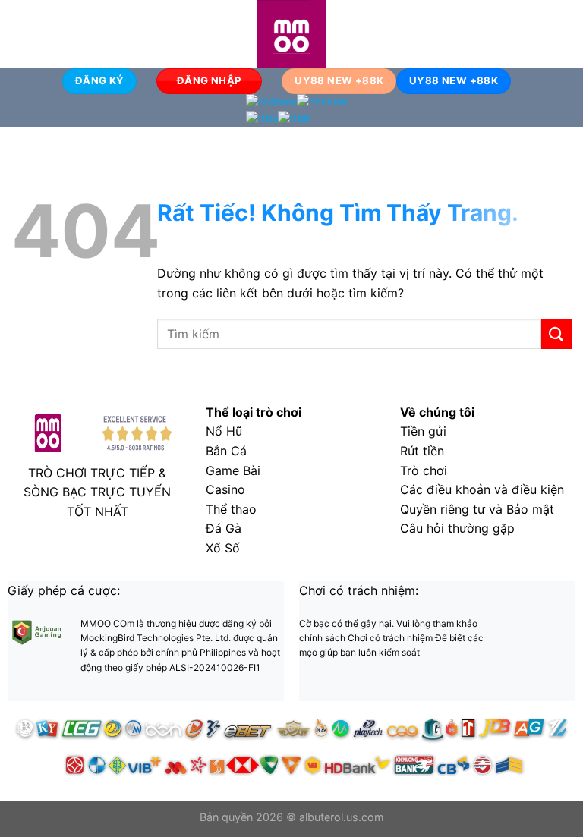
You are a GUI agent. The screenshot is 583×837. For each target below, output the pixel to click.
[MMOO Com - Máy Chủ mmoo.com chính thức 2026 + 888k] (291, 34)
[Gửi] (556, 333)
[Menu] (20, 33)
